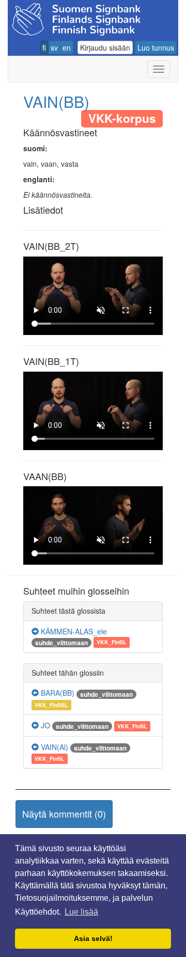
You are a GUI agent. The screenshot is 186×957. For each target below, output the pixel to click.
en (67, 47)
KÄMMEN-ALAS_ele (73, 631)
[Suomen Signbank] (76, 17)
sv (54, 47)
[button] (64, 814)
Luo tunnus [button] (155, 47)
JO (44, 725)
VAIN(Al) (53, 747)
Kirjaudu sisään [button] (105, 47)
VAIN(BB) (56, 101)
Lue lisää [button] (81, 911)
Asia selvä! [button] (93, 938)
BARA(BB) (56, 693)
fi (44, 47)
